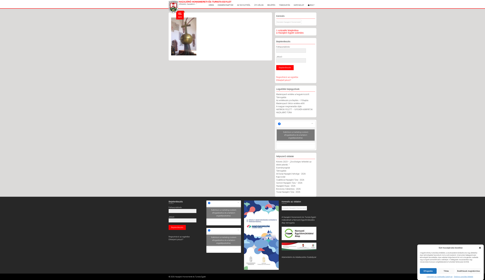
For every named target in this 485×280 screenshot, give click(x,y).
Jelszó (279, 57)
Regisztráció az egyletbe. (179, 237)
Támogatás (284, 5)
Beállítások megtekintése (468, 271)
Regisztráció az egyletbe (287, 77)
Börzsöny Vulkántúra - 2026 (288, 189)
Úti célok (259, 5)
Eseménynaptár (225, 5)
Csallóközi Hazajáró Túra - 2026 (290, 180)
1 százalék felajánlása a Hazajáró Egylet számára (290, 31)
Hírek (211, 5)
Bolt (311, 5)
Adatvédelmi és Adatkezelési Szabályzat (440, 277)
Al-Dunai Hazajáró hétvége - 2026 (291, 174)
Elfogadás (428, 271)
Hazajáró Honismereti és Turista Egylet (205, 2)
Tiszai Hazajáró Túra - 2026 (288, 192)
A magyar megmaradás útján (289, 106)
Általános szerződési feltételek (463, 277)
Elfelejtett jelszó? (283, 80)
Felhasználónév (283, 47)
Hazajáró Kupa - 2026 (285, 186)
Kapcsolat (299, 5)
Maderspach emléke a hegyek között (292, 94)
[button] (480, 248)
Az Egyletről (243, 5)
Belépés (271, 5)
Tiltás (446, 271)
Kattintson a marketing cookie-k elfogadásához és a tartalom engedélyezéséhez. (295, 135)
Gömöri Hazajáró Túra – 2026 (289, 183)
